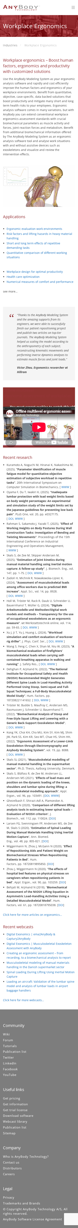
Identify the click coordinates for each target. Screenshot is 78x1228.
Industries (10, 45)
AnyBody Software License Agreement (32, 1219)
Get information (15, 1104)
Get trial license (15, 1110)
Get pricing (11, 1098)
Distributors (12, 1168)
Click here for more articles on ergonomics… (32, 915)
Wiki (6, 1034)
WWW (65, 487)
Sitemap (9, 1133)
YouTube (9, 1075)
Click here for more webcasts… (23, 1000)
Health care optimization (23, 277)
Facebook (10, 1069)
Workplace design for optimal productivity (35, 272)
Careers (9, 1174)
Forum (8, 1040)
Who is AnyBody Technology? (26, 1156)
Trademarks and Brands (21, 1203)
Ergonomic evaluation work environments (34, 229)
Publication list (14, 1052)
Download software (18, 1116)
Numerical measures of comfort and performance (40, 282)
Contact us (11, 1162)
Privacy (8, 1197)
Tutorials (10, 1046)
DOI (10, 519)
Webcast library (15, 1121)
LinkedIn (9, 1063)
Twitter (8, 1057)
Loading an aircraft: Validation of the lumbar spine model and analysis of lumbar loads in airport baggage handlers (40, 986)
